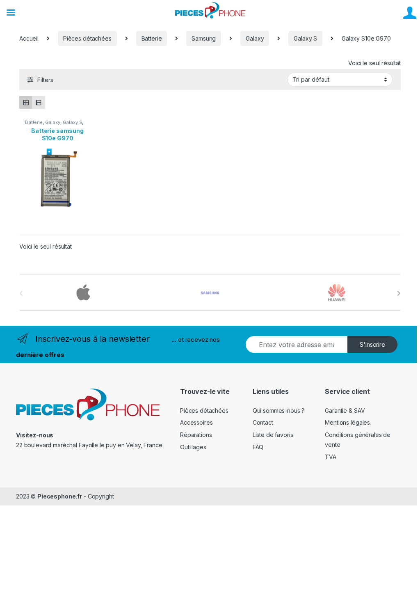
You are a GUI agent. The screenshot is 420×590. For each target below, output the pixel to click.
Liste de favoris (273, 434)
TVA (330, 456)
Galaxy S (305, 38)
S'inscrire (372, 344)
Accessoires (196, 422)
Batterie (152, 38)
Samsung (204, 38)
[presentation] (399, 293)
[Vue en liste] (38, 102)
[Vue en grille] (25, 102)
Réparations (196, 434)
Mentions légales (347, 422)
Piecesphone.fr (59, 496)
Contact (263, 422)
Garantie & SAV (345, 410)
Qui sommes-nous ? (279, 410)
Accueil (29, 38)
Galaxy (255, 38)
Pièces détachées (87, 38)
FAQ (258, 447)
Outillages (193, 447)
